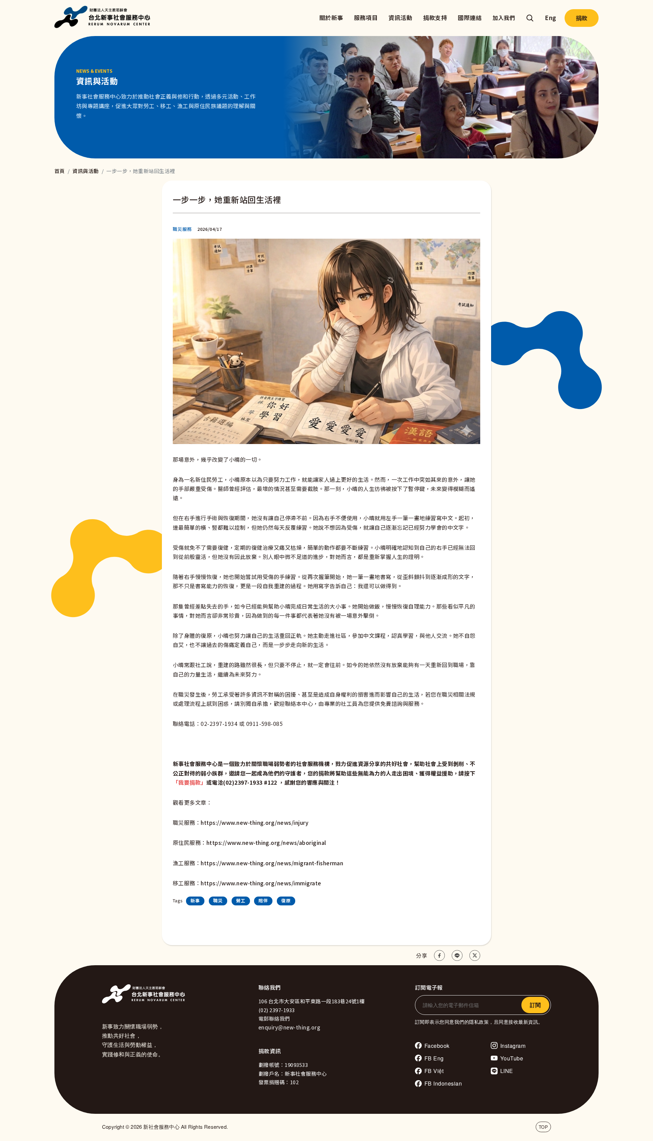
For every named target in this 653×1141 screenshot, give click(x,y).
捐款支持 (435, 17)
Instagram (512, 1046)
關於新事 (331, 17)
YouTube (511, 1058)
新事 (195, 900)
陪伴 (263, 900)
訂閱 (535, 1005)
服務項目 (366, 17)
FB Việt (433, 1071)
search (530, 18)
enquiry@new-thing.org (289, 1027)
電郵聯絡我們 (274, 1018)
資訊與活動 (85, 170)
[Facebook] (439, 955)
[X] (474, 955)
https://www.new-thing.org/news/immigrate (261, 883)
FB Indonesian (443, 1083)
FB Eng (434, 1058)
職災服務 (182, 229)
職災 (218, 900)
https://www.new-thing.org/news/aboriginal (266, 842)
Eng (550, 17)
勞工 (241, 900)
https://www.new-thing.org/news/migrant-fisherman (272, 863)
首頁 (59, 170)
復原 (286, 900)
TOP (543, 1127)
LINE (506, 1071)
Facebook (437, 1046)
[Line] (457, 955)
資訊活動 (400, 17)
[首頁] (104, 18)
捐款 (581, 18)
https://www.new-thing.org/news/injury (254, 822)
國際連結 (470, 17)
